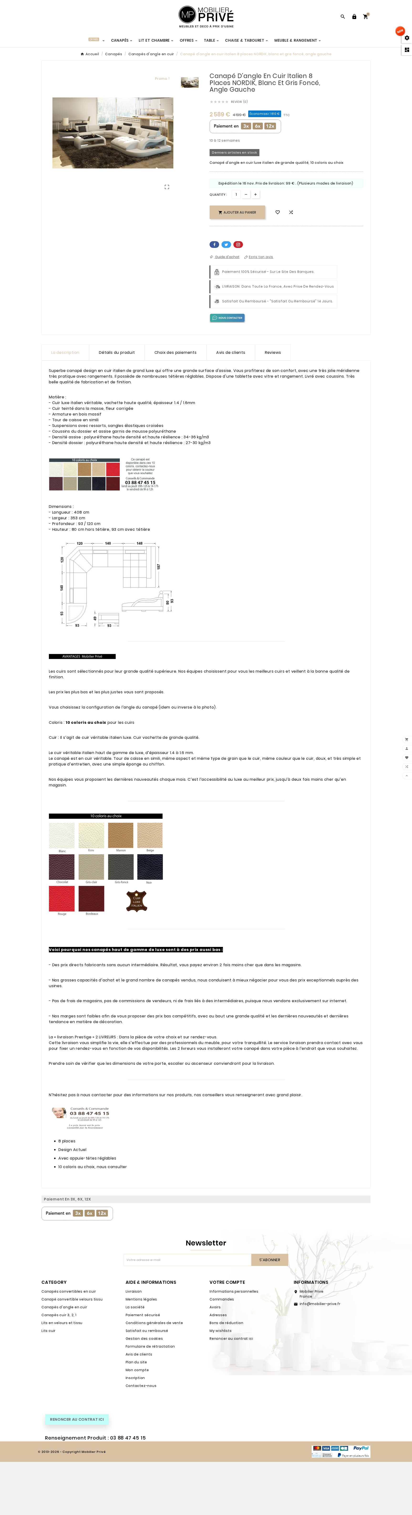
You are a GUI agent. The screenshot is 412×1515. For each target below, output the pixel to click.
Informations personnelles (234, 1291)
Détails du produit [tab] (117, 352)
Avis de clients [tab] (230, 352)
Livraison (134, 1291)
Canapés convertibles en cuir (68, 1291)
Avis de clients (139, 1354)
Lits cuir (48, 1330)
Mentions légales (141, 1299)
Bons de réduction (226, 1322)
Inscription (135, 1377)
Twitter (226, 244)
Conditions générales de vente (154, 1322)
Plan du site (136, 1362)
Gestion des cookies (144, 1338)
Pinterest (238, 244)
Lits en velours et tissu (61, 1322)
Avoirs (215, 1307)
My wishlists (221, 1330)
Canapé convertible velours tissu (72, 1299)
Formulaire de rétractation (150, 1346)
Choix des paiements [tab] (175, 352)
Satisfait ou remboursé (147, 1330)
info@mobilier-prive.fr (320, 1303)
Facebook (214, 244)
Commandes (222, 1299)
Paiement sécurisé (143, 1315)
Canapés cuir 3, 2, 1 (59, 1315)
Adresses (218, 1315)
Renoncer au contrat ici (231, 1338)
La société (135, 1307)
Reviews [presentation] (273, 352)
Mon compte (137, 1370)
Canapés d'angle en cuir (64, 1307)
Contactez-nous (141, 1385)
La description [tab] (65, 352)
